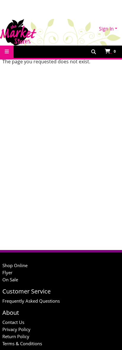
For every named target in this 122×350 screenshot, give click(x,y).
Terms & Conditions (22, 343)
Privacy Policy (16, 329)
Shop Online (15, 265)
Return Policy (15, 336)
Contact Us (13, 322)
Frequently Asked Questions (31, 301)
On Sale (10, 280)
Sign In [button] (106, 28)
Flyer (7, 272)
